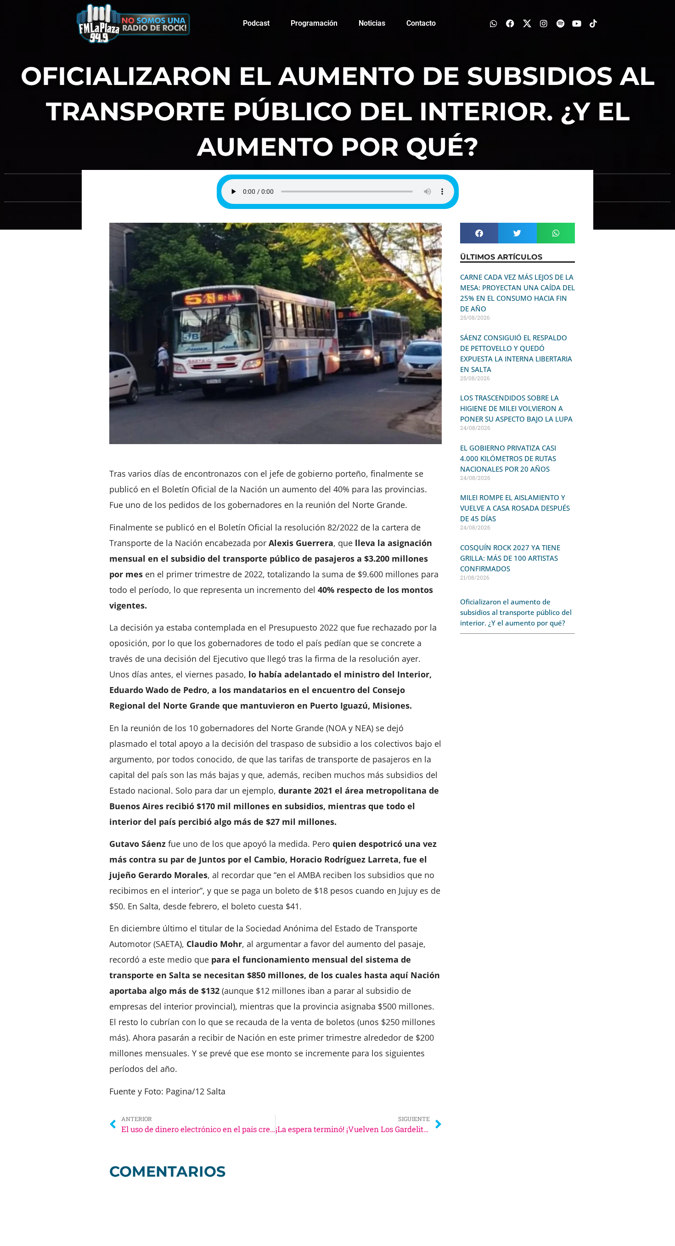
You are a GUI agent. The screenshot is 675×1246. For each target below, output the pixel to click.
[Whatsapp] (494, 23)
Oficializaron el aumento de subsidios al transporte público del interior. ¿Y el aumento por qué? (516, 612)
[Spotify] (560, 23)
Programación (314, 23)
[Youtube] (577, 23)
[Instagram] (543, 23)
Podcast (256, 23)
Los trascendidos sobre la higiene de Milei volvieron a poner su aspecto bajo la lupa (516, 408)
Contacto (421, 23)
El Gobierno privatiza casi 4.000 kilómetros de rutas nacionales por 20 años (508, 458)
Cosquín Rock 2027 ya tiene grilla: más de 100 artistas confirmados (510, 558)
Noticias (372, 23)
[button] (479, 233)
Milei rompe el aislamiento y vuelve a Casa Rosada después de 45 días (515, 508)
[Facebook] (510, 23)
